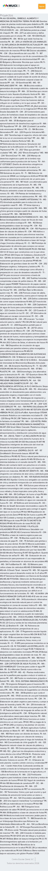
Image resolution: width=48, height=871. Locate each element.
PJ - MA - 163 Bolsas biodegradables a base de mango (21, 224)
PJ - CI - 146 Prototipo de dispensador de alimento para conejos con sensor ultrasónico (23, 246)
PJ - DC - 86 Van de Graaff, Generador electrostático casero (23, 504)
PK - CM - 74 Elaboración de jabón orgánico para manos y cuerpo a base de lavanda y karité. (24, 701)
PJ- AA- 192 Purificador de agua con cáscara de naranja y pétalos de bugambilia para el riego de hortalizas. (23, 736)
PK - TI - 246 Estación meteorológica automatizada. (21, 72)
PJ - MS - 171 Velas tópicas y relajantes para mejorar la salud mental (20, 206)
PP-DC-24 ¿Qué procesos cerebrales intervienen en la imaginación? (23, 107)
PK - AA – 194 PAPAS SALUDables (29, 406)
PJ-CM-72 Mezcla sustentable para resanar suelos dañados (22, 545)
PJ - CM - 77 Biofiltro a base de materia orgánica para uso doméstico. (23, 535)
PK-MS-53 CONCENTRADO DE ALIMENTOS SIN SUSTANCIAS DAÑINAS (23, 354)
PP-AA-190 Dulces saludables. (33, 50)
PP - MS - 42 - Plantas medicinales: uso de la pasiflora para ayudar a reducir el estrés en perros (23, 675)
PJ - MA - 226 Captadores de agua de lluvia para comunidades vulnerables (23, 306)
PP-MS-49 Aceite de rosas (18, 523)
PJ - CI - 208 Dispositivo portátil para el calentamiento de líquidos (20, 326)
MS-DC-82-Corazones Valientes (24, 532)
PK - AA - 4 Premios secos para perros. (27, 707)
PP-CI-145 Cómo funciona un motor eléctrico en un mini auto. (22, 720)
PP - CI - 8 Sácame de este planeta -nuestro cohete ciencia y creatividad (22, 761)
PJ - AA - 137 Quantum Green (31, 374)
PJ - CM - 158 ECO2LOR (20, 249)
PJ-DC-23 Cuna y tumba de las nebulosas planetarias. (23, 622)
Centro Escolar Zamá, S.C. (23, 859)
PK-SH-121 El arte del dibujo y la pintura (27, 835)
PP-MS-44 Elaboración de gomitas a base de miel (20, 262)
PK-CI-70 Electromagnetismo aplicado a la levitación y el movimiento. (23, 841)
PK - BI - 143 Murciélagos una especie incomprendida (23, 339)
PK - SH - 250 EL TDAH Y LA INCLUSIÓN (18, 435)
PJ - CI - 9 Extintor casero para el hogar (24, 647)
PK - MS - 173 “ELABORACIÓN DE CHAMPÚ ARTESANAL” (23, 198)
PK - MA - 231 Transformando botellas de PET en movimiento (21, 787)
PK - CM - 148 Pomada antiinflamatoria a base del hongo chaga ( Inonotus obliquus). (23, 240)
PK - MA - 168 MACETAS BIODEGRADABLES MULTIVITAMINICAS (18, 215)
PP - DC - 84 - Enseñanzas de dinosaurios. (22, 785)
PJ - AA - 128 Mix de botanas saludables (23, 256)
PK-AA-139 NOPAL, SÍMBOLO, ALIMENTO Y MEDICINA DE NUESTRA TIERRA (19, 20)
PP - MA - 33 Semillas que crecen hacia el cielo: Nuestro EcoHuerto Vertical (23, 93)
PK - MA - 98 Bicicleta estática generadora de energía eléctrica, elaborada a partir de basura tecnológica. (24, 88)
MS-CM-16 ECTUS (38, 634)
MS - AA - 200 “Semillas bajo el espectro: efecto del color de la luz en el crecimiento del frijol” (23, 135)
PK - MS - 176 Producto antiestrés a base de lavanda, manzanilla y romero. (23, 190)
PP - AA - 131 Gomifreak (17, 82)
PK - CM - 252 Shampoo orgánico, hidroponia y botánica (23, 265)
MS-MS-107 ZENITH (27, 470)
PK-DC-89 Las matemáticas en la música (23, 802)
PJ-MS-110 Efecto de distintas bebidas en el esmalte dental (22, 461)
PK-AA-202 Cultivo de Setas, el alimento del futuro (22, 342)
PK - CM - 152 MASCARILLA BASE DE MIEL (21, 227)
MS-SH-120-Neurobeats (25, 441)
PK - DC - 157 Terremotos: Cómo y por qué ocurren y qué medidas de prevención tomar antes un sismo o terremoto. (23, 793)
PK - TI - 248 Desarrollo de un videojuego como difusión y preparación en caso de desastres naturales (22, 269)
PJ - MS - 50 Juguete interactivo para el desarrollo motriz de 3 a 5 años (24, 571)
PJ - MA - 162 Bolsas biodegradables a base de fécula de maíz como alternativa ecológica (23, 219)
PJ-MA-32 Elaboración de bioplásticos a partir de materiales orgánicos (22, 614)
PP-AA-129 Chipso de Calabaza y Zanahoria (23, 254)
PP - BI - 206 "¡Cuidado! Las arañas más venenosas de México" (23, 128)
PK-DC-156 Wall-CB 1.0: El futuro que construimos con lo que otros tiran (23, 252)
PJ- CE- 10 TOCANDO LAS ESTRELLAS (24, 646)
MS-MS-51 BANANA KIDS (35, 567)
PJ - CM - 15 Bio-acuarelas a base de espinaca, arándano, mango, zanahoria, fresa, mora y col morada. (20, 640)
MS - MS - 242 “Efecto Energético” (24, 152)
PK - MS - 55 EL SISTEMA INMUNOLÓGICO (26, 681)
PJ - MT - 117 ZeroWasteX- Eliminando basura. (21, 452)
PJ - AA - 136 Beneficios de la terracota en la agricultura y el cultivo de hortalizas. (24, 771)
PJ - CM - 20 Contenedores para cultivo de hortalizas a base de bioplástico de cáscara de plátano (23, 114)
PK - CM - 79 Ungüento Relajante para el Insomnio (24, 682)
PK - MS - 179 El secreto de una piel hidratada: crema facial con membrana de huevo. (24, 697)
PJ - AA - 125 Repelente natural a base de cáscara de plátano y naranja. (23, 745)
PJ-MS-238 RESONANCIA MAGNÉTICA (27, 424)
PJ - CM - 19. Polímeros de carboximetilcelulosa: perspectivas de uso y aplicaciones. (19, 628)
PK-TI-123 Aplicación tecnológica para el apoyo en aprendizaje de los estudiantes (22, 65)
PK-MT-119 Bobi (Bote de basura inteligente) (19, 838)
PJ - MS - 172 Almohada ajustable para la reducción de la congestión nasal (23, 202)
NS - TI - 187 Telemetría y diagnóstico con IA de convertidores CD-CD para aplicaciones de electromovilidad (24, 56)
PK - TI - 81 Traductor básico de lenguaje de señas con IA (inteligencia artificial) (24, 710)
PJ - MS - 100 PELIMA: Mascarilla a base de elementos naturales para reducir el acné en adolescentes (23, 608)
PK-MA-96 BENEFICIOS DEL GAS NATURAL (23, 496)
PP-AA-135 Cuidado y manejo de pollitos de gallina (23, 516)
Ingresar (41, 6)
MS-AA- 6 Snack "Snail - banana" (14, 570)
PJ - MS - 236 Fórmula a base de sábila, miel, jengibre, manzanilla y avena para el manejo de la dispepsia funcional (23, 295)
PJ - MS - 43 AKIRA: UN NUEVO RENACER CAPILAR (24, 595)
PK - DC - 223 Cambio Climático (23, 309)
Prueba (31, 68)
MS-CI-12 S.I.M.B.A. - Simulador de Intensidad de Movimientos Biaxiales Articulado (24, 361)
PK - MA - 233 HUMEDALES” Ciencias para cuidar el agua (23, 665)
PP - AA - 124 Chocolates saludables (26, 797)
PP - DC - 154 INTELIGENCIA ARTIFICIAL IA (19, 385)
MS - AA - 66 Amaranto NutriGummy (16, 365)
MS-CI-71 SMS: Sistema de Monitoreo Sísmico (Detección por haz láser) (23, 548)
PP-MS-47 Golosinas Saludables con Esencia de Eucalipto (24, 574)
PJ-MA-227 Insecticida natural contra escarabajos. (23, 303)
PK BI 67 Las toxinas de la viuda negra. (22, 69)
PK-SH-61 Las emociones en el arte (32, 809)
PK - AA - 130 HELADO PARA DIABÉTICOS (20, 382)
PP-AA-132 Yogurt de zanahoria (31, 780)
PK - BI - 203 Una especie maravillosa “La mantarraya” (23, 799)
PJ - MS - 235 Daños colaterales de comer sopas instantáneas (24, 300)
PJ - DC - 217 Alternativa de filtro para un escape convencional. (23, 314)
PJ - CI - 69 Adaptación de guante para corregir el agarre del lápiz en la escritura (24, 508)
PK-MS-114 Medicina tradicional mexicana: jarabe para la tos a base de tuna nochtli (23, 815)
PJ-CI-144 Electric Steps (37, 386)
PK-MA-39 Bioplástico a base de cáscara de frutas (22, 812)
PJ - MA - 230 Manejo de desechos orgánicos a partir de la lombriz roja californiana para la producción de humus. (20, 158)
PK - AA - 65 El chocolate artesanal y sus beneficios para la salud (24, 687)
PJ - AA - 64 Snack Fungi (18, 757)
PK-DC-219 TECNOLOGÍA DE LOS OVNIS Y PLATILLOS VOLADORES (20, 526)
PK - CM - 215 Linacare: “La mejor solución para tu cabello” (22, 320)
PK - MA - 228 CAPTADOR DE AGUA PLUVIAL (23, 662)
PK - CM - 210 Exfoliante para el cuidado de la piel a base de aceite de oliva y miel (24, 76)
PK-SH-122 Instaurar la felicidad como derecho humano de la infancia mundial (23, 438)
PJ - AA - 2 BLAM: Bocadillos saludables (23, 656)
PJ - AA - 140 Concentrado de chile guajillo (23, 741)
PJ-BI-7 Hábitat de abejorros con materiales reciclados (22, 650)
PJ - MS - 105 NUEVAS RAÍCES (34, 476)
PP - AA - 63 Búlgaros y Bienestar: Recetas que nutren (23, 61)
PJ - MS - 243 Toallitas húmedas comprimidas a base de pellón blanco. (23, 279)
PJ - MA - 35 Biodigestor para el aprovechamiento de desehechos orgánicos (19, 122)
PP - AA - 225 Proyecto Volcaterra (26, 132)
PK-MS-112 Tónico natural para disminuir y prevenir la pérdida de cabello (24, 458)
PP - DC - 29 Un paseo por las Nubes (22, 104)
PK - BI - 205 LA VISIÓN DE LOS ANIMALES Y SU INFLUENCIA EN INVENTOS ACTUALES (23, 43)
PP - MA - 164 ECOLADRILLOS (23, 408)
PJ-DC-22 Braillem (8, 625)
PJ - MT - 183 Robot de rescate (31, 730)
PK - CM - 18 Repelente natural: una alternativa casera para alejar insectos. (23, 715)
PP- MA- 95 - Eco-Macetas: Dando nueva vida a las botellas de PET (22, 669)
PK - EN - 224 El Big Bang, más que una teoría (24, 26)
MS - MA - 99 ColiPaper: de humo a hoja (22, 494)
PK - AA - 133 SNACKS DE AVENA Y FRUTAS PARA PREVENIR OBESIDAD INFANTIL (24, 377)
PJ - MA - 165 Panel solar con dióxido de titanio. (23, 732)
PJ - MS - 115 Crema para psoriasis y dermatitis (28, 748)
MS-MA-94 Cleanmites (17, 368)
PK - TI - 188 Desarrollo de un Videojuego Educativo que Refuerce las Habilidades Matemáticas (23, 821)
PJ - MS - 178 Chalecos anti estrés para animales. (20, 186)
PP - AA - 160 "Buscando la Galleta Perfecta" (22, 139)
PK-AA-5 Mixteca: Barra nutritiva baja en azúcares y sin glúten (22, 852)
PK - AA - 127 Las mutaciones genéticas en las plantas (23, 259)
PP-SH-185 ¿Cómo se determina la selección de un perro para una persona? (23, 179)
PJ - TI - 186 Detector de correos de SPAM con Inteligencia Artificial (21, 174)
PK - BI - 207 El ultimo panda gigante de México (21, 329)
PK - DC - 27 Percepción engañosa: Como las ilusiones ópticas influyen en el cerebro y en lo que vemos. (22, 100)
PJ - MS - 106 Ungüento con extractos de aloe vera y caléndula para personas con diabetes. (24, 473)
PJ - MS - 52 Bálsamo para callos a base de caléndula (21, 566)
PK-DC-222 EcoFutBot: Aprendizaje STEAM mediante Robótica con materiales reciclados (23, 414)
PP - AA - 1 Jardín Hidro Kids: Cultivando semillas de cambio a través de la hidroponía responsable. (23, 765)
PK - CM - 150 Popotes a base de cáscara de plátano (23, 230)
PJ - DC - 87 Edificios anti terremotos (22, 503)
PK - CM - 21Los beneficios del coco (16, 53)
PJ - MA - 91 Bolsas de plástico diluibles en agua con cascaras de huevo (23, 500)
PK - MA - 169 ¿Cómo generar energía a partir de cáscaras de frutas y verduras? (23, 211)
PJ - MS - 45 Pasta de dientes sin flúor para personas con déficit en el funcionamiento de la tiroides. (23, 590)
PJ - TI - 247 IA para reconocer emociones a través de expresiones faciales (22, 275)
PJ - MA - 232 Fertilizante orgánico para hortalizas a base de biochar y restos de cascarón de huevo (24, 777)
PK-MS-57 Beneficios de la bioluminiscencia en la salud (17, 846)
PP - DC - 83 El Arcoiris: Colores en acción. (21, 758)
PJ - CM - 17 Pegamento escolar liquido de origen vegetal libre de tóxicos (23, 633)
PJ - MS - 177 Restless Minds (12, 389)
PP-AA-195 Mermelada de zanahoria (16, 783)
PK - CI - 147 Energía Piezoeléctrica (27, 827)
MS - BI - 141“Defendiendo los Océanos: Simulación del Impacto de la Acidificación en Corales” (20, 144)
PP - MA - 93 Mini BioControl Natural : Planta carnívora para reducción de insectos (24, 47)
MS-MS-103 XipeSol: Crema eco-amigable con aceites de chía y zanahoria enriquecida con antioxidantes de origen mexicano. (24, 482)
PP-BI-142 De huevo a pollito (30, 514)
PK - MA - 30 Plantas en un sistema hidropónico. (23, 96)
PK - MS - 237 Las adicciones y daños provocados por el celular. (22, 34)
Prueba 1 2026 (32, 853)
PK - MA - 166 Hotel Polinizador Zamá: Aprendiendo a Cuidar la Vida (22, 659)
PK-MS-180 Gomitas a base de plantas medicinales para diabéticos (23, 23)
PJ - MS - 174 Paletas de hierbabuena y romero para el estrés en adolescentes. (20, 195)
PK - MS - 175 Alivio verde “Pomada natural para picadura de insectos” (23, 830)
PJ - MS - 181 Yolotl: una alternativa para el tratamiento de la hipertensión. (23, 183)
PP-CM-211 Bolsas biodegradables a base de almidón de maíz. (23, 653)
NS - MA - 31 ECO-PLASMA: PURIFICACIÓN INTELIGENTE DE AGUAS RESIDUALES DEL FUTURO (24, 618)
